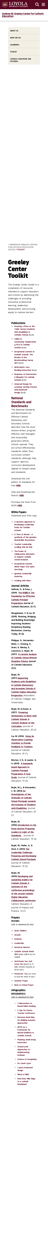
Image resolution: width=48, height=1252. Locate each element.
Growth (17, 935)
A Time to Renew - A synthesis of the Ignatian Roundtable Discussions (25, 537)
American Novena (22, 947)
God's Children (20, 930)
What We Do (15, 38)
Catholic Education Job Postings (20, 60)
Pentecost (18, 973)
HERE (18, 485)
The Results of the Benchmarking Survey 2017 (24, 357)
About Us (14, 31)
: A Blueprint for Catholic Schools (25, 377)
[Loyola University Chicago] (15, 4)
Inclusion (18, 939)
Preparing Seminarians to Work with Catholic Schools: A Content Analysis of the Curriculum (24, 719)
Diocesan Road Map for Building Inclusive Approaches (26, 1020)
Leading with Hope (22, 580)
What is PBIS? (23, 1074)
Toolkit (20, 249)
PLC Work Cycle (24, 1063)
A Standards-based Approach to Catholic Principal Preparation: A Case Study (22, 770)
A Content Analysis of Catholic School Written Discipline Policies (24, 658)
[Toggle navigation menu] (43, 4)
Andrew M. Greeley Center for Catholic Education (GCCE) (22, 247)
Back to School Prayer (23, 985)
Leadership (19, 943)
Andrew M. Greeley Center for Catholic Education (23, 15)
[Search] (37, 4)
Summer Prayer (21, 980)
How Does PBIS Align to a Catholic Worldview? (26, 1081)
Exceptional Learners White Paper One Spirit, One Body (24, 566)
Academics (14, 45)
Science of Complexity (27, 1059)
